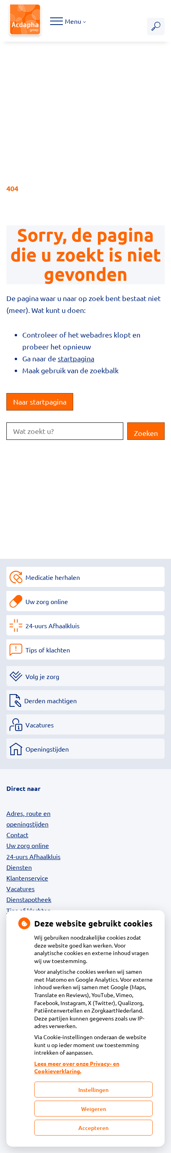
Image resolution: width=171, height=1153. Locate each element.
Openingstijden (47, 749)
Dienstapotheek (28, 899)
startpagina (76, 358)
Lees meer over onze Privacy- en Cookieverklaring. (76, 1067)
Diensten (19, 867)
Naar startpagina (39, 401)
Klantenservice (27, 878)
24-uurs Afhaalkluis (52, 625)
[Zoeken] (156, 26)
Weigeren (93, 1109)
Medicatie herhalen (52, 577)
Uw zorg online (46, 601)
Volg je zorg (42, 676)
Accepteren (93, 1128)
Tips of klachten (47, 650)
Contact (17, 834)
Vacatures (39, 725)
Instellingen (93, 1090)
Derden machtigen (50, 700)
